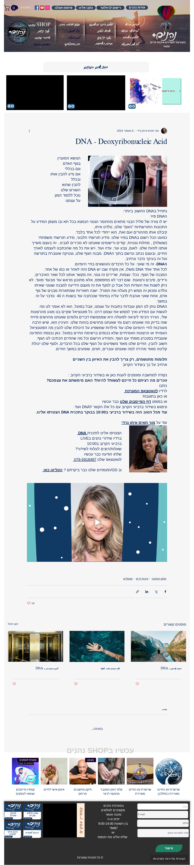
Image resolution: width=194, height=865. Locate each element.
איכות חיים (142, 578)
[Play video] (97, 522)
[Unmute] (54, 829)
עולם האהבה (159, 578)
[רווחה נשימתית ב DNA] (158, 646)
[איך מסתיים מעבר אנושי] (97, 646)
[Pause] (47, 829)
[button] (42, 44)
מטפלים (128, 578)
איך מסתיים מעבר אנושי (110, 668)
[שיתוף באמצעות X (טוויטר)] (156, 591)
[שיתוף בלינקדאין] (147, 591)
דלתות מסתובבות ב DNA (47, 668)
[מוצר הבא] (6, 768)
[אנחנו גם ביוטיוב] (42, 7)
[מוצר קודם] (187, 768)
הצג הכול (13, 623)
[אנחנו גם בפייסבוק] (37, 7)
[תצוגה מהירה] (168, 768)
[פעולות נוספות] (29, 131)
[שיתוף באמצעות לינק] (137, 591)
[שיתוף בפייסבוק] (165, 591)
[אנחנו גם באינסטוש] (47, 7)
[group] (97, 774)
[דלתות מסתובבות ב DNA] (35, 646)
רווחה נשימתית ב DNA (171, 668)
